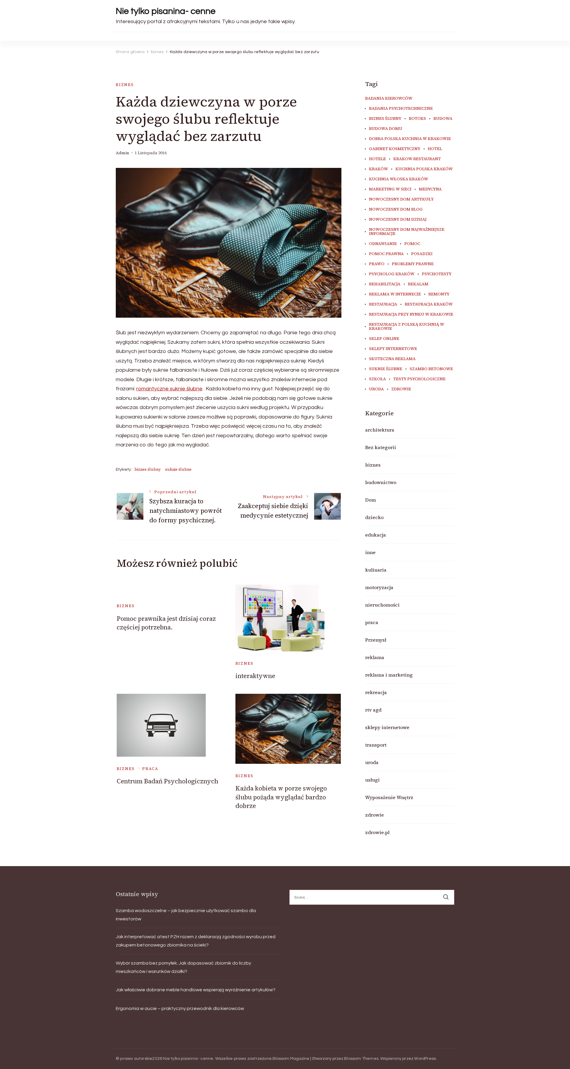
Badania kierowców (388, 98)
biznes (125, 84)
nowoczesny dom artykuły (401, 199)
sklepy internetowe (393, 349)
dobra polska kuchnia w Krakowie (410, 139)
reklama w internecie (395, 294)
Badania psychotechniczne (401, 108)
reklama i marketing (389, 675)
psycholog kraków (391, 274)
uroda (376, 389)
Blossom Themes (361, 1059)
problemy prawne (413, 264)
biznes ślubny (147, 469)
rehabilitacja (384, 284)
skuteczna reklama (392, 359)
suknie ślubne (178, 469)
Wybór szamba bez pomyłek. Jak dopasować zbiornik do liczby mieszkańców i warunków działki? (183, 967)
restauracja (383, 304)
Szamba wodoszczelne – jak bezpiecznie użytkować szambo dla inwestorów (186, 914)
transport (376, 745)
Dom (370, 500)
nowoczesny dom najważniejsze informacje (406, 232)
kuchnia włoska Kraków (398, 179)
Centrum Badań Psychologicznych (167, 781)
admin (122, 153)
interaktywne (255, 676)
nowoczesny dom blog (396, 209)
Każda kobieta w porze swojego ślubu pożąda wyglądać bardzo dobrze (281, 797)
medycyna (430, 189)
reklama (374, 657)
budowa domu (385, 129)
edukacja (375, 535)
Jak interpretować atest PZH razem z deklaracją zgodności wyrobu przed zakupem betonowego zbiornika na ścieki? (196, 940)
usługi (372, 780)
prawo (376, 264)
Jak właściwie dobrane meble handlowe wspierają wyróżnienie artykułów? (196, 989)
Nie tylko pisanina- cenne (166, 11)
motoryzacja (379, 587)
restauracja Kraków (429, 304)
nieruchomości (382, 605)
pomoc (412, 244)
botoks (417, 119)
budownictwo (380, 482)
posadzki (422, 254)
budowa (442, 119)
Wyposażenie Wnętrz (389, 797)
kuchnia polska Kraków (424, 169)
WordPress (425, 1059)
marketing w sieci (390, 189)
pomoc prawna (386, 254)
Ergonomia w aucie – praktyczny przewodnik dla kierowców (180, 1008)
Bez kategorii (380, 447)
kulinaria (376, 570)
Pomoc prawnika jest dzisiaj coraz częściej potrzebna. (166, 622)
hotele (377, 159)
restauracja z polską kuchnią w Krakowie (406, 326)
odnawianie (383, 244)
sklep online (384, 339)
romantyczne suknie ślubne (169, 389)
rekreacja (376, 692)
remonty (438, 294)
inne (370, 552)
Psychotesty (437, 274)
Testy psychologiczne (419, 379)
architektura (379, 430)
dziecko (374, 517)
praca (150, 768)
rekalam (418, 284)
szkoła (377, 379)
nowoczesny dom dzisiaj (398, 219)
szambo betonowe (431, 369)
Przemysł (375, 640)
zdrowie (401, 389)
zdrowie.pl (377, 832)
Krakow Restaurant (417, 159)
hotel (435, 149)
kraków (378, 169)
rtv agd (373, 710)
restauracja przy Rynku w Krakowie (411, 314)
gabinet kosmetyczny (394, 149)
